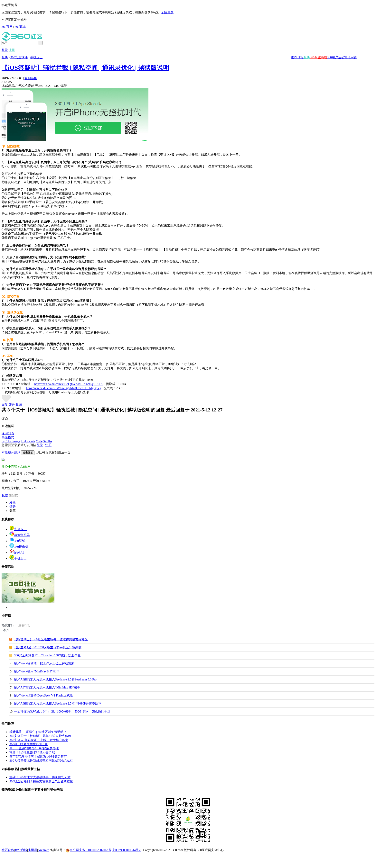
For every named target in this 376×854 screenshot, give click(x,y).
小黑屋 (32, 850)
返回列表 (8, 433)
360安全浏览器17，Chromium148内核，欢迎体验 (47, 655)
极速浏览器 (22, 535)
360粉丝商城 (318, 57)
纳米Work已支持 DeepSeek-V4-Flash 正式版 (43, 695)
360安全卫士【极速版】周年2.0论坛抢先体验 (40, 736)
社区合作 (8, 850)
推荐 (294, 57)
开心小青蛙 (9, 466)
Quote (31, 441)
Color (8, 441)
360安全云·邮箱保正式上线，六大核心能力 (38, 740)
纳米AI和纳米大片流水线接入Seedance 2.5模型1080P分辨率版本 (57, 703)
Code (39, 441)
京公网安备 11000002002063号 (90, 850)
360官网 (7, 26)
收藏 (19, 404)
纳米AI (19, 552)
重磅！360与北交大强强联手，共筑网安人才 (39, 777)
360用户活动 (335, 57)
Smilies (47, 441)
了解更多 (167, 12)
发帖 (12, 502)
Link (24, 441)
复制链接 (30, 78)
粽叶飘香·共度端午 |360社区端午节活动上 (38, 731)
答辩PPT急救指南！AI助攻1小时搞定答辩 (38, 756)
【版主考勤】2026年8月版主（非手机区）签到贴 (47, 647)
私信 (5, 495)
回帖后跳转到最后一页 (54, 452)
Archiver (43, 850)
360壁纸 (19, 541)
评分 (12, 404)
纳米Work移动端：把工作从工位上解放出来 (44, 663)
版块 (307, 57)
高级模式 (8, 437)
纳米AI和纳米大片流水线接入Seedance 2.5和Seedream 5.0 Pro (55, 679)
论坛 (300, 57)
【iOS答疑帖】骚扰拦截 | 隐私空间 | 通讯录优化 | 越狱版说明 (85, 67)
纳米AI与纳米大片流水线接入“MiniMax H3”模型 (47, 687)
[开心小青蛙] (3, 460)
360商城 (20, 26)
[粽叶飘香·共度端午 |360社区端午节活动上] (28, 601)
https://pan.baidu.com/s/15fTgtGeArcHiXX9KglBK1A (68, 384)
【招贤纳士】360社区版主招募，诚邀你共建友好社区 (51, 639)
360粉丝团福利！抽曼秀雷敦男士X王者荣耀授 (41, 781)
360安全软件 (19, 57)
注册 (12, 50)
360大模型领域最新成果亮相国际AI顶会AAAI (40, 760)
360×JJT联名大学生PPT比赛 (28, 744)
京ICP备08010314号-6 (126, 850)
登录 (5, 50)
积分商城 (21, 850)
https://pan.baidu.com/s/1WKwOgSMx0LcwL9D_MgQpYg (63, 388)
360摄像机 (21, 546)
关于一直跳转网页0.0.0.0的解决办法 (34, 748)
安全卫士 (20, 529)
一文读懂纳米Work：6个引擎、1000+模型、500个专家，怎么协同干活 (62, 711)
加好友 (13, 495)
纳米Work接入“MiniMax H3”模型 (36, 671)
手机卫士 (36, 57)
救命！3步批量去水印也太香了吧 (32, 752)
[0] (6, 401)
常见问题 (350, 57)
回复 (5, 404)
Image (16, 441)
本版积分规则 (11, 452)
